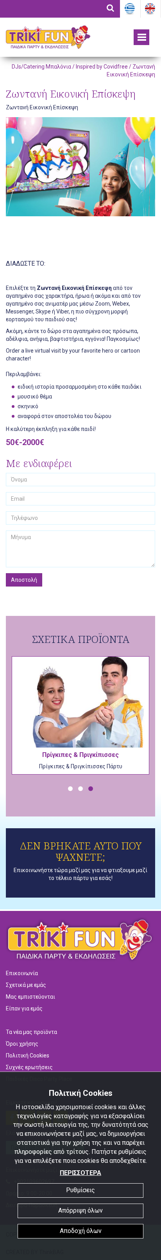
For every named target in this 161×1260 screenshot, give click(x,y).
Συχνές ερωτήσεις (29, 1067)
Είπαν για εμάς (24, 1008)
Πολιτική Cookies (27, 1055)
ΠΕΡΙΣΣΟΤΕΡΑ (80, 1173)
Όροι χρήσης (22, 1044)
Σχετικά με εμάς (26, 985)
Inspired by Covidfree (102, 66)
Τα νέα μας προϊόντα (31, 1032)
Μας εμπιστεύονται (30, 997)
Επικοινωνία (22, 973)
